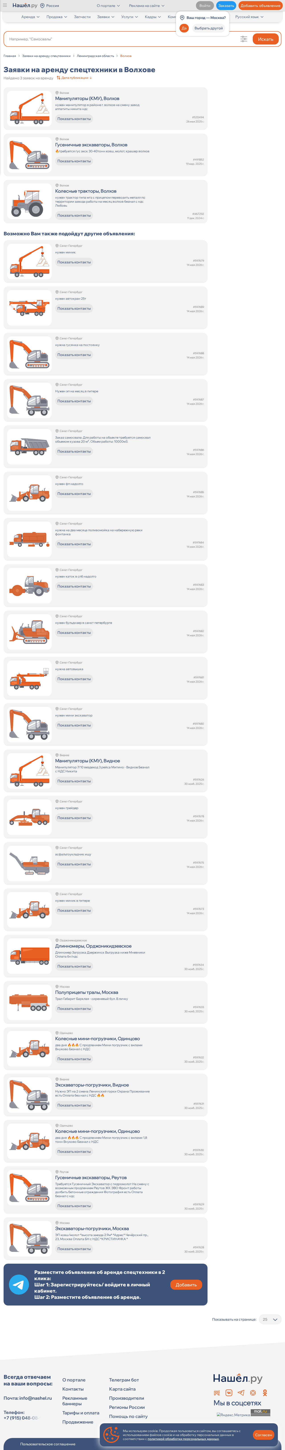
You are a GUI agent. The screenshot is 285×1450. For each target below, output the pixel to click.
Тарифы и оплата (80, 1412)
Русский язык (247, 16)
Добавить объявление (261, 5)
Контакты (73, 1389)
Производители (126, 1398)
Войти (205, 5)
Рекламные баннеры (74, 1400)
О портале (74, 1380)
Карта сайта (122, 1389)
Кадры (150, 16)
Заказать (226, 5)
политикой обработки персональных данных (183, 1439)
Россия (52, 5)
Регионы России (127, 1407)
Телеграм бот (124, 1380)
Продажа (55, 16)
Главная (10, 56)
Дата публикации (76, 78)
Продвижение (77, 1422)
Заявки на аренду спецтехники (46, 56)
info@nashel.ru (35, 1398)
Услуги (127, 16)
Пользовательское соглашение (47, 1444)
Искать (265, 39)
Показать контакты (74, 118)
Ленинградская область (95, 56)
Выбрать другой (209, 28)
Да (184, 28)
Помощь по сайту (128, 1416)
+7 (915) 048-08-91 (24, 1418)
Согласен (263, 1435)
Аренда (28, 16)
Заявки (103, 16)
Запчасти (82, 16)
